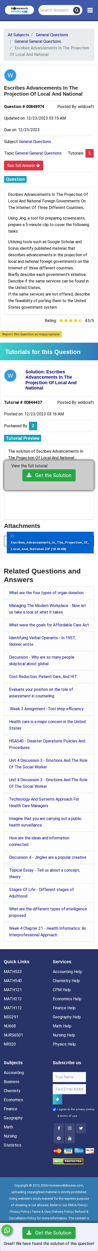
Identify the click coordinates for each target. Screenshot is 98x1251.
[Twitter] (81, 1128)
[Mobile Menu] (90, 10)
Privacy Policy (19, 1211)
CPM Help (62, 989)
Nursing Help (64, 1035)
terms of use (68, 1116)
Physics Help (64, 1044)
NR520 (10, 1044)
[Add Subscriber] (57, 1099)
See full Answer (21, 165)
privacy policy (85, 1109)
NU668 (10, 1026)
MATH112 (13, 1008)
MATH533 (13, 971)
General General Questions (38, 153)
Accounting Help (67, 971)
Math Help (62, 1026)
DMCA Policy (77, 1205)
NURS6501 (13, 1035)
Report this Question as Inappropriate (31, 334)
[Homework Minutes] (19, 9)
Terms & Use (40, 1211)
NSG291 (11, 1017)
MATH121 (13, 989)
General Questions (35, 141)
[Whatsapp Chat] (7, 1230)
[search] (76, 10)
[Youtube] (59, 1138)
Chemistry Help (66, 980)
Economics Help (67, 998)
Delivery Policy (62, 1211)
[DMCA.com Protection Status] (68, 1161)
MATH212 (13, 998)
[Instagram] (70, 1128)
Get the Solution (51, 475)
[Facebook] (59, 1128)
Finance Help (64, 1008)
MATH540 (13, 980)
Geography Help (67, 1017)
